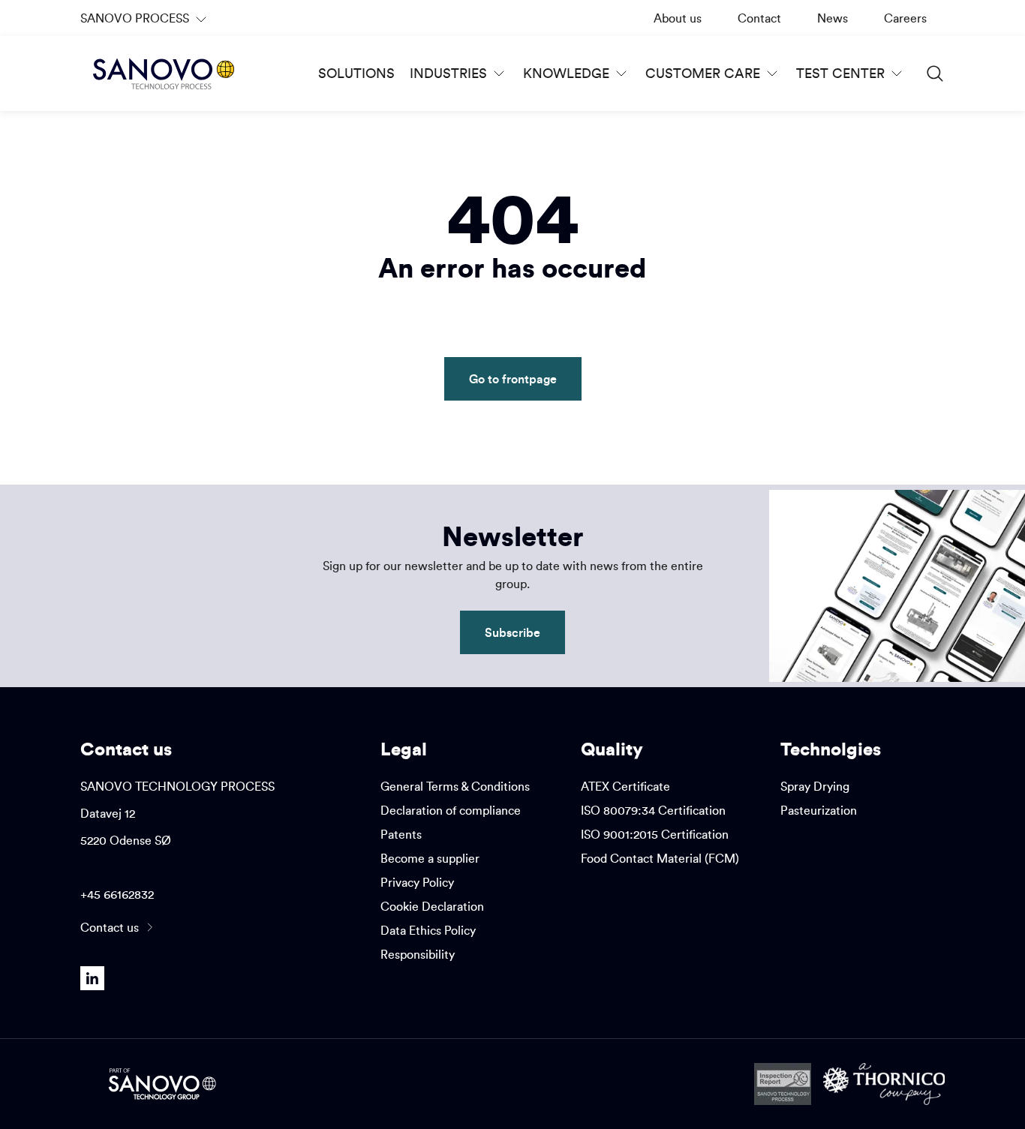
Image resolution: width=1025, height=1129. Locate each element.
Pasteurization (818, 810)
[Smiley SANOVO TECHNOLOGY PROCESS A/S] (782, 1084)
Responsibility (417, 954)
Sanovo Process (140, 23)
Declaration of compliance (450, 810)
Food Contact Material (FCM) (660, 858)
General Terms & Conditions (455, 786)
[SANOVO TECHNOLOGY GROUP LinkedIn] (92, 978)
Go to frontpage (513, 378)
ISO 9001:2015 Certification (655, 834)
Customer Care (702, 73)
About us (678, 18)
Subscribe (512, 632)
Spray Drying (814, 786)
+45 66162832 (117, 894)
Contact (759, 18)
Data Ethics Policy (428, 930)
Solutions (356, 73)
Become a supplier (429, 858)
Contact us (109, 927)
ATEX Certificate (625, 786)
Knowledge (566, 73)
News (832, 18)
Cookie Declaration (432, 906)
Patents (401, 834)
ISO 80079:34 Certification (653, 810)
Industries (448, 73)
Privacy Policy (417, 882)
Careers (905, 18)
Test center (840, 73)
